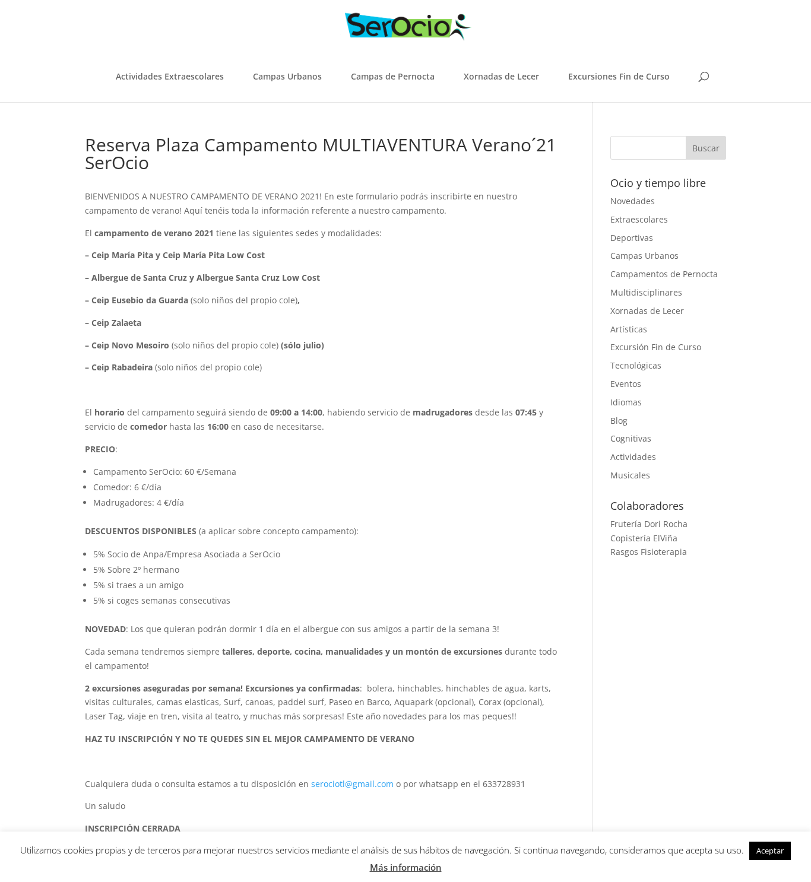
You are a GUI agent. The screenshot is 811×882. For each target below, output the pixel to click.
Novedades (632, 201)
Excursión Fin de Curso (655, 347)
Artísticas (628, 329)
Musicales (630, 475)
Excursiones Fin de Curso (619, 76)
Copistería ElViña (643, 538)
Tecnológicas (635, 365)
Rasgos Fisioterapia (648, 551)
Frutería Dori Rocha (649, 523)
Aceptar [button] (770, 850)
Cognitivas (630, 438)
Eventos (625, 383)
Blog (619, 420)
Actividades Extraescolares (170, 76)
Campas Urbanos (287, 76)
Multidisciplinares (646, 292)
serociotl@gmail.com (352, 783)
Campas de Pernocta (393, 76)
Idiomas (626, 402)
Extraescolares (639, 219)
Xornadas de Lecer (501, 76)
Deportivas (631, 237)
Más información (406, 867)
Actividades (633, 456)
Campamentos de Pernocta (664, 274)
